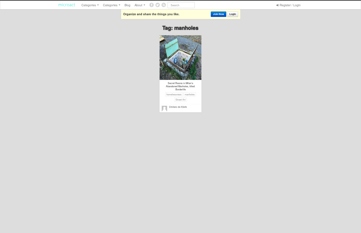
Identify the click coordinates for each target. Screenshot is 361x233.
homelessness (174, 94)
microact (66, 5)
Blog (127, 5)
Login (232, 14)
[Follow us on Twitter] (157, 5)
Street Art (180, 99)
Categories (89, 5)
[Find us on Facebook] (151, 5)
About (139, 5)
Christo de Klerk (178, 106)
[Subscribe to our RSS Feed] (163, 5)
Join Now (218, 14)
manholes (190, 94)
